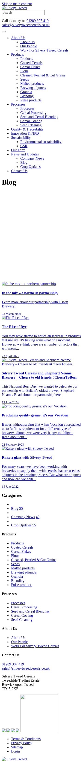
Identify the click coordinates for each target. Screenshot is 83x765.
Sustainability (21, 138)
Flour (24, 71)
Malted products (32, 83)
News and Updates (25, 154)
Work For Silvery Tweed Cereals (44, 50)
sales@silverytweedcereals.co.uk (26, 25)
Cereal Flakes (30, 67)
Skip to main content (17, 4)
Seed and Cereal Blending (39, 117)
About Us (18, 38)
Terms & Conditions (26, 739)
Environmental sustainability (41, 142)
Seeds (24, 79)
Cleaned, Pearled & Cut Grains (42, 75)
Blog (23, 162)
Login (15, 751)
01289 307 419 (38, 21)
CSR (23, 146)
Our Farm (18, 150)
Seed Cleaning (31, 125)
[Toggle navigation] (4, 31)
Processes (18, 104)
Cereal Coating (31, 121)
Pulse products (31, 100)
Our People (28, 46)
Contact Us (19, 171)
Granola (26, 92)
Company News (32, 158)
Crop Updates (30, 167)
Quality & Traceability (27, 129)
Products (17, 54)
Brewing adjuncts (33, 88)
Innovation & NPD (25, 133)
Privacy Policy (21, 743)
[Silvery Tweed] (14, 8)
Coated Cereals (31, 63)
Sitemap (17, 747)
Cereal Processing (33, 113)
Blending (27, 96)
